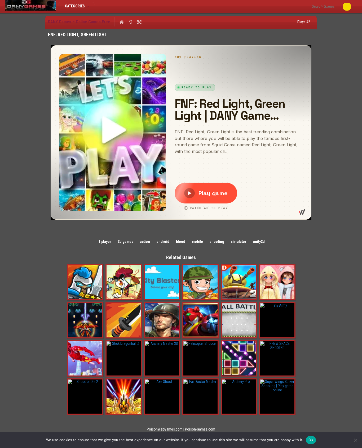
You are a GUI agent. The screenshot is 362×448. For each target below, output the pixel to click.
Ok (310, 440)
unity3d (259, 241)
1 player (105, 241)
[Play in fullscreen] (139, 22)
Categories (75, 6)
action (145, 241)
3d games (125, 241)
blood (180, 241)
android (163, 241)
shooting (217, 241)
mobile (197, 241)
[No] (355, 440)
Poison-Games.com (200, 429)
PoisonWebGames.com (165, 429)
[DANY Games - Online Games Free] (30, 9)
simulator (238, 241)
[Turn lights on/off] (130, 22)
